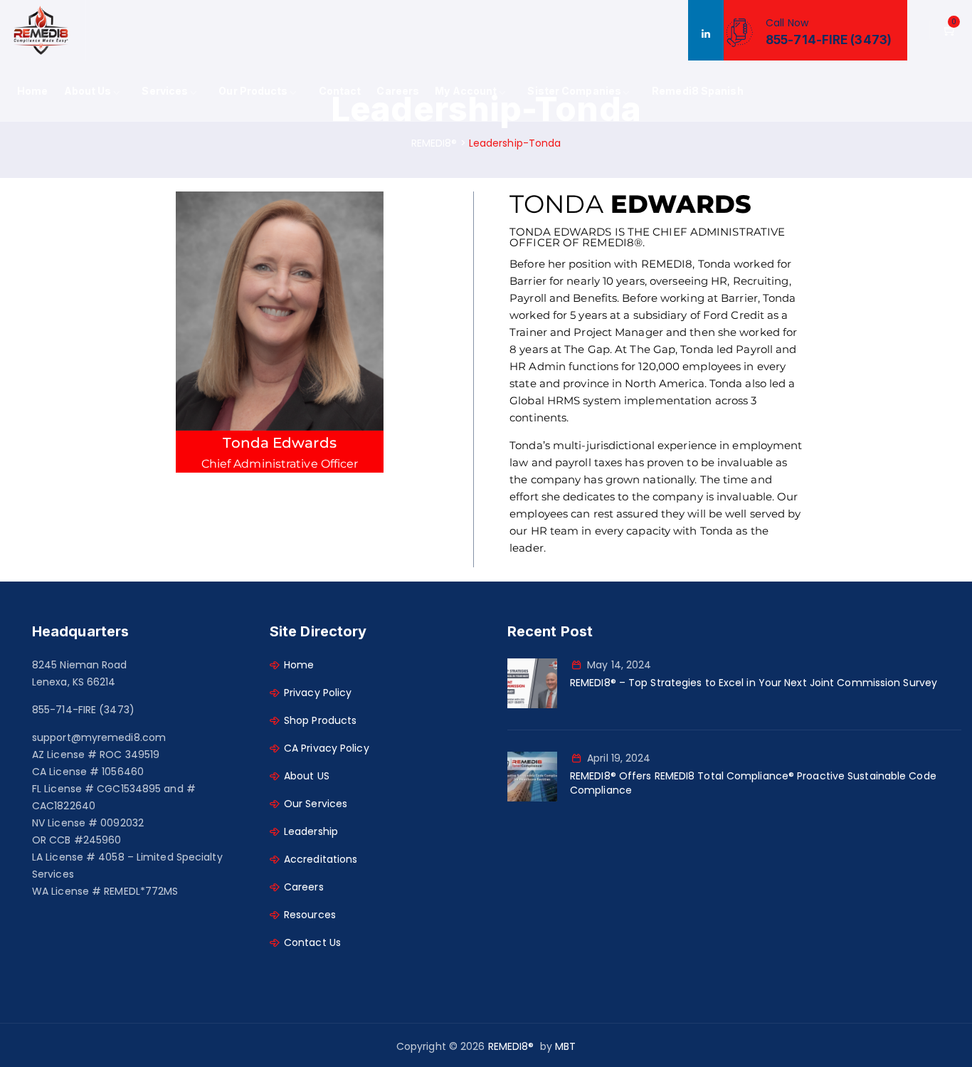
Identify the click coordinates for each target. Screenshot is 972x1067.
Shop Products (320, 720)
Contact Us (312, 942)
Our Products (252, 91)
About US (306, 776)
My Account (466, 91)
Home (32, 91)
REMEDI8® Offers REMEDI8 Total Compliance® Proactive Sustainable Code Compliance (753, 783)
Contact (340, 91)
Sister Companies (574, 91)
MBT (565, 1046)
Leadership (311, 831)
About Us (88, 91)
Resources (310, 915)
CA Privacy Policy (326, 748)
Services (165, 91)
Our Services (315, 804)
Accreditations (320, 859)
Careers (397, 91)
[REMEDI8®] (41, 30)
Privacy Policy (318, 692)
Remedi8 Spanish (698, 91)
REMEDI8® (511, 1046)
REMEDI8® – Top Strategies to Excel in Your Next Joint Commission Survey (753, 683)
